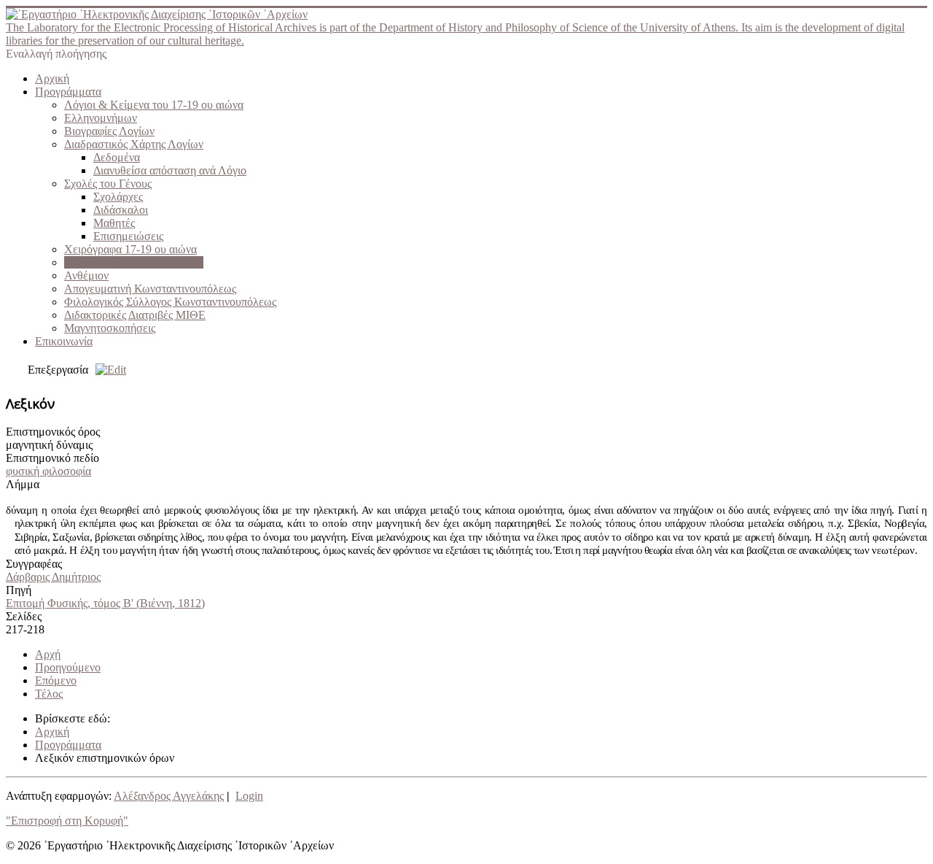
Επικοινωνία (64, 341)
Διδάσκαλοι (120, 210)
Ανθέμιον (86, 275)
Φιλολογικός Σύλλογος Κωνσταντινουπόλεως (170, 302)
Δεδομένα (116, 157)
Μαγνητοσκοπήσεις (109, 328)
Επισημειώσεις (128, 236)
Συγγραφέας (34, 564)
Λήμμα (22, 484)
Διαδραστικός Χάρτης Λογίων (133, 144)
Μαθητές (114, 223)
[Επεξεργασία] (107, 369)
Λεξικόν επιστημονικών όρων (133, 262)
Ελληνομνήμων (100, 118)
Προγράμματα (68, 91)
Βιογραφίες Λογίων (109, 131)
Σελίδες (24, 616)
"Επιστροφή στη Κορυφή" (67, 820)
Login (249, 796)
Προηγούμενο (68, 667)
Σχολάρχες (118, 196)
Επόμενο (56, 680)
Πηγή (18, 590)
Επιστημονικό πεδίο (52, 458)
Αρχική (52, 78)
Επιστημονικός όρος (53, 431)
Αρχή (47, 654)
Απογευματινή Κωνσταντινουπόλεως (150, 288)
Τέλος (49, 693)
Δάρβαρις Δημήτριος (53, 577)
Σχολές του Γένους (108, 183)
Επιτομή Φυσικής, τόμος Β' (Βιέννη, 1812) (105, 603)
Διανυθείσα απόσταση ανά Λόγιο (169, 170)
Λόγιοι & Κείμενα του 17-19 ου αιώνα (153, 105)
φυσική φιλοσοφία (48, 471)
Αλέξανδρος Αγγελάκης (169, 796)
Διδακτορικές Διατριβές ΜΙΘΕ (135, 315)
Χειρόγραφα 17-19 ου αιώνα (130, 249)
